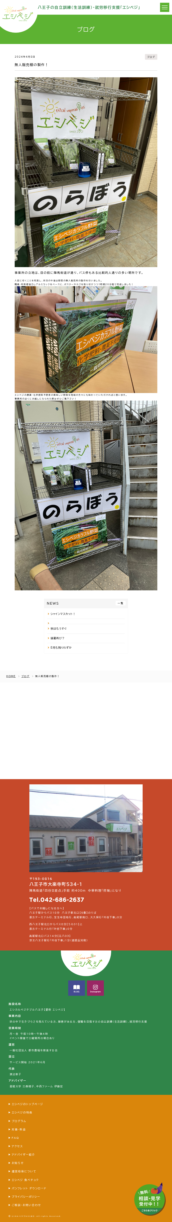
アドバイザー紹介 (23, 1154)
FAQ (15, 1138)
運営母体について (24, 1171)
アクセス (17, 1146)
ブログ (151, 57)
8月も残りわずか (61, 647)
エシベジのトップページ (27, 1104)
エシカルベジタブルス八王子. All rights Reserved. (36, 1216)
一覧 (121, 603)
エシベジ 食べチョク (25, 1180)
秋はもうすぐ (59, 628)
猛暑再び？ (58, 638)
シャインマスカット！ (63, 614)
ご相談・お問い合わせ (26, 1205)
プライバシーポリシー (26, 1196)
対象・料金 (19, 1129)
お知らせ (18, 1163)
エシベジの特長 (22, 1112)
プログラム (19, 1121)
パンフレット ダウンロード (29, 1188)
